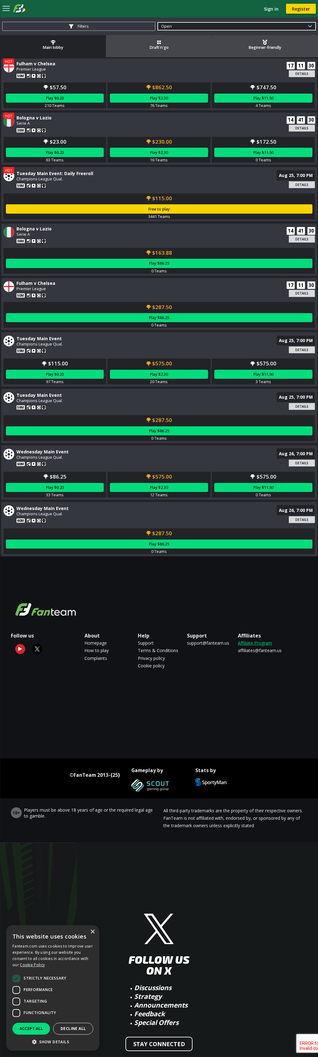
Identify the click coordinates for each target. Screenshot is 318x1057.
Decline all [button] (73, 1028)
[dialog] (52, 988)
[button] (52, 1042)
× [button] (92, 932)
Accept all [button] (31, 1028)
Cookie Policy (32, 964)
